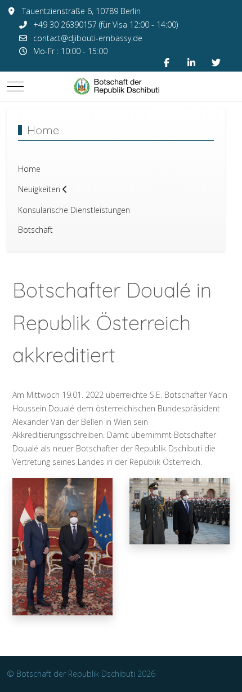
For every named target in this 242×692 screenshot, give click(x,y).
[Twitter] (216, 62)
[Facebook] (166, 62)
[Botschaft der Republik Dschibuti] (121, 86)
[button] (62, 545)
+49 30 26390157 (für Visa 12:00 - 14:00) (105, 24)
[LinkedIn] (191, 62)
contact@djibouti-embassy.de (87, 38)
